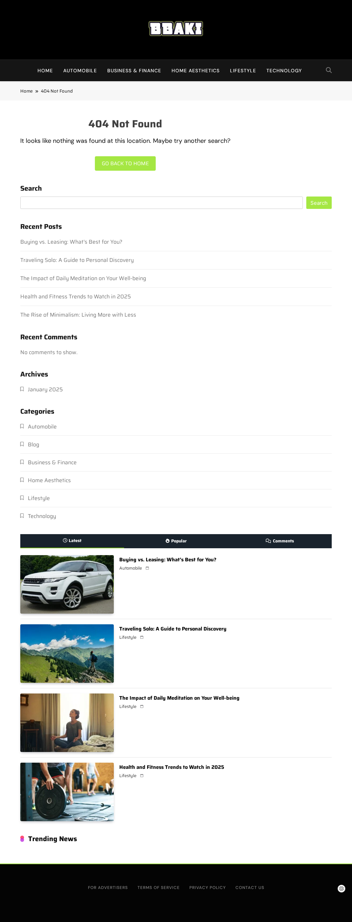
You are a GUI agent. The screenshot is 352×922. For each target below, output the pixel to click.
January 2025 (45, 389)
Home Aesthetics (196, 70)
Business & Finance (134, 70)
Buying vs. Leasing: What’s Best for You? (71, 241)
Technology (284, 70)
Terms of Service (159, 887)
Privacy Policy (207, 887)
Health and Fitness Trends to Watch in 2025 (75, 296)
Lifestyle (243, 70)
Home (45, 70)
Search (31, 189)
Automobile (80, 70)
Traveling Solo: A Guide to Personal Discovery (77, 260)
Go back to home (125, 163)
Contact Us (249, 887)
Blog (33, 444)
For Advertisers (108, 887)
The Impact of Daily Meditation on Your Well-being (83, 278)
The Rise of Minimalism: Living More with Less (78, 314)
